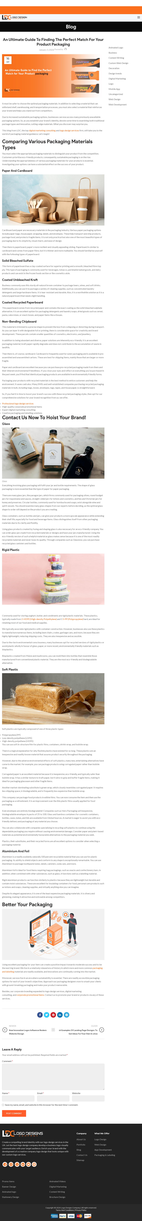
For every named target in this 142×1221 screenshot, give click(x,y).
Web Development (118, 104)
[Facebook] (40, 1015)
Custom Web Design (118, 63)
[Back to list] (53, 1030)
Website (76, 1093)
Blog (79, 1149)
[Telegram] (66, 1015)
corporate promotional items (30, 995)
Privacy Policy (80, 1210)
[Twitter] (46, 1015)
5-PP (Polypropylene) (73, 619)
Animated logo (9, 1191)
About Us (81, 1139)
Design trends (115, 73)
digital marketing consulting (42, 130)
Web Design (114, 99)
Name (5, 1093)
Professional (18, 403)
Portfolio (81, 1144)
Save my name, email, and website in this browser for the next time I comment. (41, 1104)
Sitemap (80, 1160)
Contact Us (82, 1155)
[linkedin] (60, 1015)
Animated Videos (57, 1181)
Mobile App (114, 89)
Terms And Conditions (65, 1210)
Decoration (114, 68)
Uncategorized (116, 94)
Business (113, 52)
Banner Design (9, 1186)
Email (40, 1093)
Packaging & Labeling (104, 1155)
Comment (7, 1061)
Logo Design (100, 1139)
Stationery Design (10, 1197)
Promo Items (8, 1181)
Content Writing (116, 57)
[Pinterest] (53, 1015)
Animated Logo (116, 47)
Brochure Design (57, 1197)
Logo (111, 83)
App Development (103, 1149)
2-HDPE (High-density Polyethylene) (39, 619)
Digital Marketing (117, 78)
